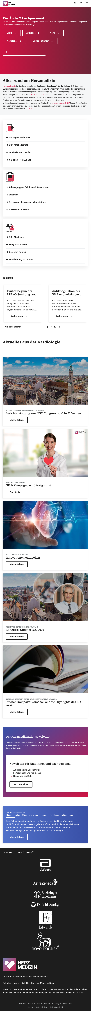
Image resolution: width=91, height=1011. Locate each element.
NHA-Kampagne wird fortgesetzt (28, 485)
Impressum (37, 1003)
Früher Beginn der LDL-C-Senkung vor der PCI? (21, 292)
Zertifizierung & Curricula (21, 259)
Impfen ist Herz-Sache (19, 152)
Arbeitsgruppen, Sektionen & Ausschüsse (28, 187)
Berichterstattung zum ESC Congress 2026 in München (43, 413)
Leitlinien (13, 194)
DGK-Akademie (16, 237)
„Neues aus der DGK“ (61, 103)
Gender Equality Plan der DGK (58, 1003)
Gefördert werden (17, 252)
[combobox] (25, 52)
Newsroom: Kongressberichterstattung (27, 202)
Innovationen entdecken (23, 557)
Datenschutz (25, 1003)
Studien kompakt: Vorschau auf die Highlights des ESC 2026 (44, 703)
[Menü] (87, 3)
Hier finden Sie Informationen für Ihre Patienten (39, 815)
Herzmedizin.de (9, 86)
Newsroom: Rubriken (19, 209)
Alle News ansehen (13, 327)
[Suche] (81, 3)
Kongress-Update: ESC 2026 (25, 629)
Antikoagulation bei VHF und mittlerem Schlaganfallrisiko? (66, 292)
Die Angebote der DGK (19, 137)
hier (30, 109)
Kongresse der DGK (18, 244)
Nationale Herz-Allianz (20, 160)
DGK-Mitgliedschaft (18, 145)
